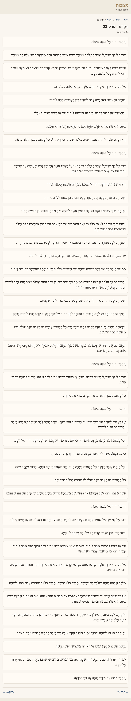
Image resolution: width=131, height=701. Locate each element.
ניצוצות (122, 5)
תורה (118, 19)
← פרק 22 (122, 692)
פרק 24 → (8, 692)
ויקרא (109, 19)
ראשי (126, 19)
